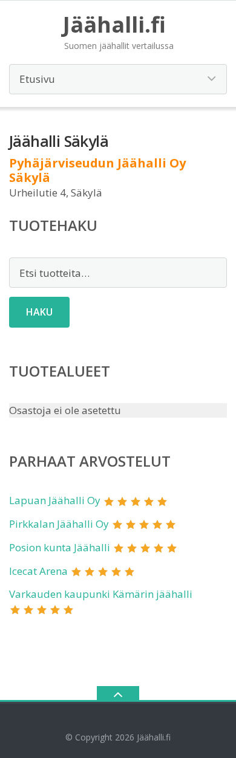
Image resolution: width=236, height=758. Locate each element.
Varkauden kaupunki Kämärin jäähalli (100, 594)
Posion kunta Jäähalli (59, 547)
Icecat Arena (38, 571)
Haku (39, 312)
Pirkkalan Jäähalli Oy (59, 524)
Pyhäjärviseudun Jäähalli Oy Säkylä (97, 170)
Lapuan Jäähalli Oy (54, 500)
